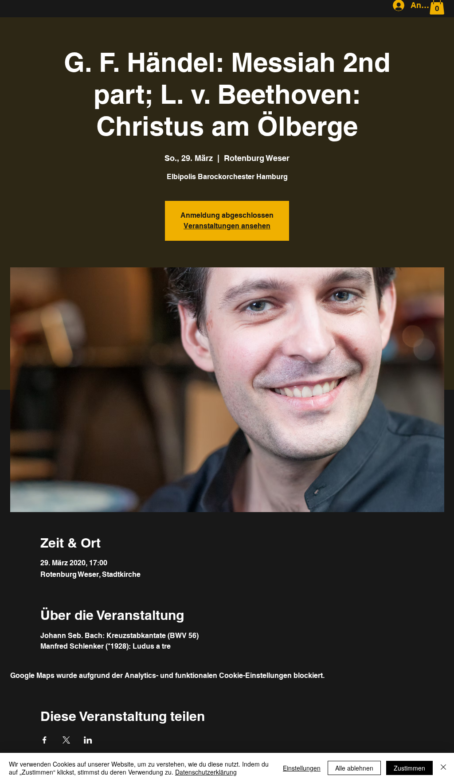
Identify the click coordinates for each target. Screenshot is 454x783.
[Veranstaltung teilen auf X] (66, 740)
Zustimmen (409, 767)
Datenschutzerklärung (206, 771)
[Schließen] (443, 768)
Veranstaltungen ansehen (227, 226)
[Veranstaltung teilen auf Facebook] (44, 740)
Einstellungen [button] (302, 767)
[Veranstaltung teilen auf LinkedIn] (88, 740)
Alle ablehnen (354, 767)
